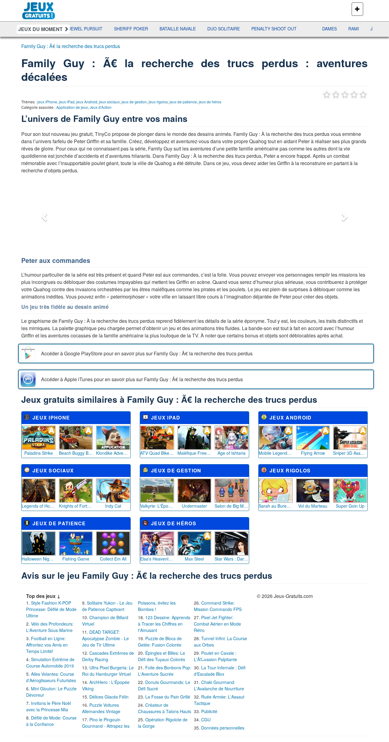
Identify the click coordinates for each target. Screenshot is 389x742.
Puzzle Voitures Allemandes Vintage (101, 708)
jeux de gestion (134, 101)
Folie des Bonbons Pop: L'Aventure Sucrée (164, 670)
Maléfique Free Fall (194, 453)
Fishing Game (75, 559)
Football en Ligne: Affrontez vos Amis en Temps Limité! (47, 644)
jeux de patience (183, 101)
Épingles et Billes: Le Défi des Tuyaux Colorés (161, 656)
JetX (359, 29)
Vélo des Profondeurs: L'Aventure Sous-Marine (50, 627)
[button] (43, 215)
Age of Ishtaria (232, 453)
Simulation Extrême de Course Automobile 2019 (50, 662)
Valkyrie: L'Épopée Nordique (157, 506)
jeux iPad (66, 101)
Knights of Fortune (76, 506)
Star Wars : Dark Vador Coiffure (232, 559)
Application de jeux (72, 107)
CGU (206, 719)
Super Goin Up (350, 506)
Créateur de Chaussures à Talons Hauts (164, 708)
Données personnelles (222, 728)
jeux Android (86, 101)
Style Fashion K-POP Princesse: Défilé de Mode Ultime (51, 609)
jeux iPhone (47, 101)
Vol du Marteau (312, 506)
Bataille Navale (161, 29)
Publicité (209, 711)
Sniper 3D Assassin (350, 453)
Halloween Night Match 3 (39, 559)
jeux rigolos (158, 101)
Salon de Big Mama (232, 506)
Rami (337, 29)
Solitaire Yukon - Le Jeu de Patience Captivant (107, 606)
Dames (312, 29)
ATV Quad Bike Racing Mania (157, 453)
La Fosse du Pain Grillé (167, 697)
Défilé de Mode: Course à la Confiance (51, 721)
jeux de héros (210, 101)
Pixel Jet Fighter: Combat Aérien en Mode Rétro (217, 623)
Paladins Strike (38, 453)
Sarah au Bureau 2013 (276, 506)
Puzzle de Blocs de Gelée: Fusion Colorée (160, 641)
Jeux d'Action (101, 107)
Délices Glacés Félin (109, 697)
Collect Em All (113, 559)
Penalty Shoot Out (257, 29)
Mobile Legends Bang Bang (276, 453)
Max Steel (194, 559)
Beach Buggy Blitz (76, 453)
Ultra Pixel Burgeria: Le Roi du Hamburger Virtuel (108, 670)
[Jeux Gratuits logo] (38, 7)
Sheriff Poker (114, 29)
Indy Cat (113, 506)
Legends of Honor (39, 506)
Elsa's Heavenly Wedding (157, 559)
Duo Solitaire (207, 29)
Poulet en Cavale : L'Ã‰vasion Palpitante (215, 656)
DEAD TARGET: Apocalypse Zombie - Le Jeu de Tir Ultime (105, 638)
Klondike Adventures (113, 453)
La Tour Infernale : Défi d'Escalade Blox (220, 670)
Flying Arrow (313, 453)
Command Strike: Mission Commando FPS (218, 606)
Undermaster (194, 506)
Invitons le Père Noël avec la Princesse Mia (48, 706)
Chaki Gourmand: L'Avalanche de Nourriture (219, 685)
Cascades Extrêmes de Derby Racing (108, 656)
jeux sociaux (109, 101)
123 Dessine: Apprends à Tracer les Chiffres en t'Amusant (164, 623)
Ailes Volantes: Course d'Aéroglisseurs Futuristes (51, 677)
